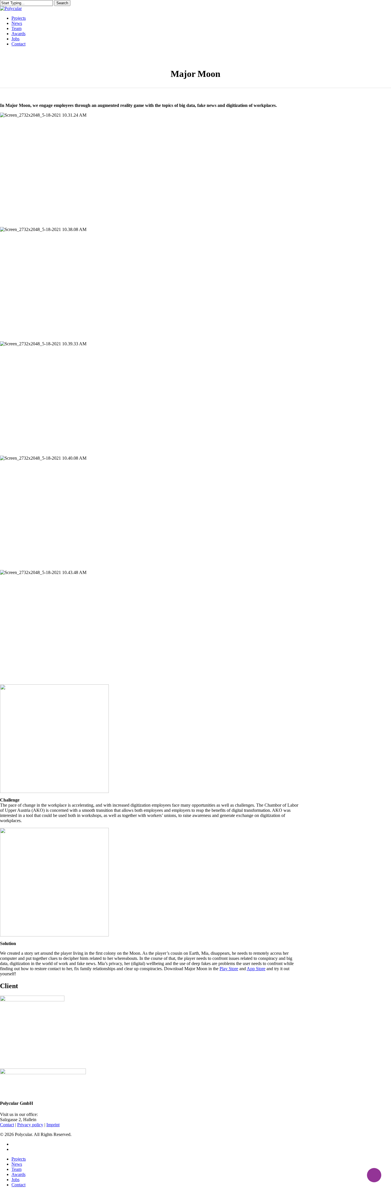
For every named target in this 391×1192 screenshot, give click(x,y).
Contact (18, 1184)
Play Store (229, 968)
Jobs (15, 1179)
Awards (18, 1174)
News (16, 1164)
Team (16, 1169)
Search (62, 3)
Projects (18, 1159)
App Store (256, 968)
